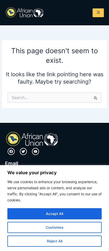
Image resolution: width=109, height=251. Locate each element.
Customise (54, 227)
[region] (54, 208)
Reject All (54, 241)
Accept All (54, 213)
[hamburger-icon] (98, 12)
